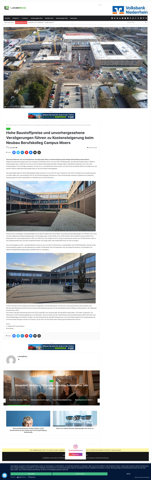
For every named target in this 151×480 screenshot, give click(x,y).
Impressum (92, 458)
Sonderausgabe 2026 (62, 18)
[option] (51, 387)
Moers (15, 125)
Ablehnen (31, 474)
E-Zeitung (24, 18)
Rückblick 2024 (49, 18)
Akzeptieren (80, 474)
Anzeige (100, 4)
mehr (128, 474)
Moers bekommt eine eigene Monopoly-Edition (51, 386)
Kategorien (15, 18)
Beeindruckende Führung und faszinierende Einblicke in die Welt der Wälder (49, 22)
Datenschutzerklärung (102, 458)
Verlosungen (73, 18)
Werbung (52, 111)
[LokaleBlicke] (15, 8)
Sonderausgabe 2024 (37, 18)
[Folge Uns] (75, 447)
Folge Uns (75, 454)
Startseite (7, 18)
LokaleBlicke (12, 147)
